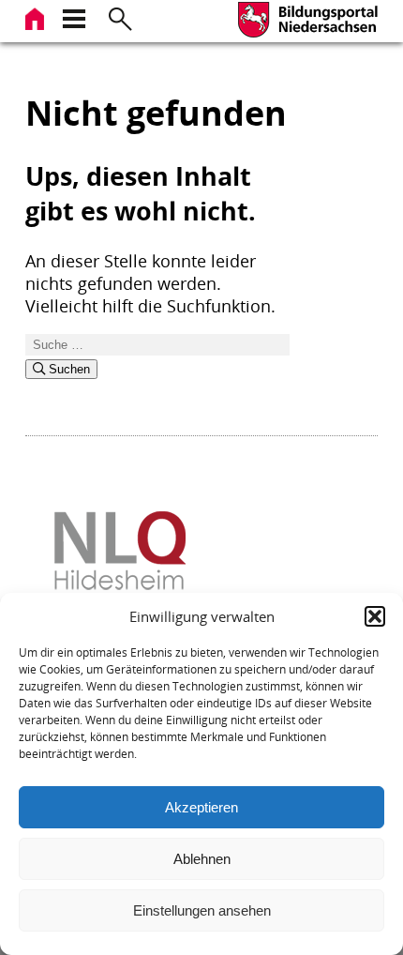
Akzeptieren (201, 807)
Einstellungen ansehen (202, 910)
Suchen (67, 369)
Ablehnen (202, 859)
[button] (375, 616)
